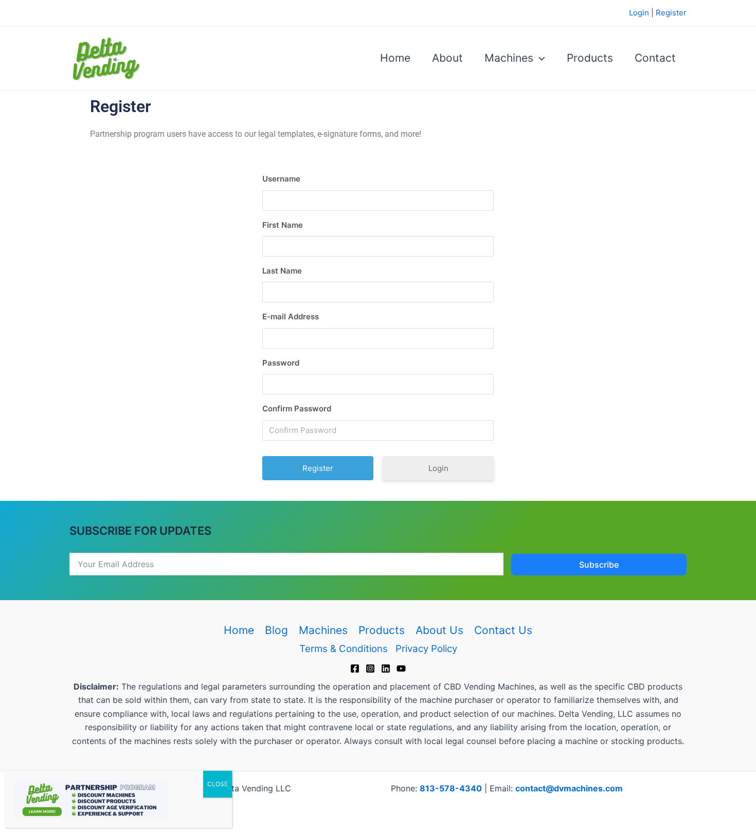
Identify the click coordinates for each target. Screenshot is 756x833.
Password (280, 363)
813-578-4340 (451, 788)
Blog (276, 630)
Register (671, 12)
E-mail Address (290, 316)
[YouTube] (401, 668)
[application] (539, 58)
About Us (439, 630)
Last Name (282, 271)
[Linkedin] (385, 668)
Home (395, 57)
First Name (282, 225)
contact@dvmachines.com (569, 788)
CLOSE (217, 784)
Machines (508, 57)
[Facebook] (354, 668)
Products (590, 57)
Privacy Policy (426, 649)
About (447, 57)
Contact (655, 57)
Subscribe (599, 564)
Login (639, 12)
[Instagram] (370, 668)
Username (281, 179)
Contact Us (503, 630)
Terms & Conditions (343, 649)
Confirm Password (296, 408)
